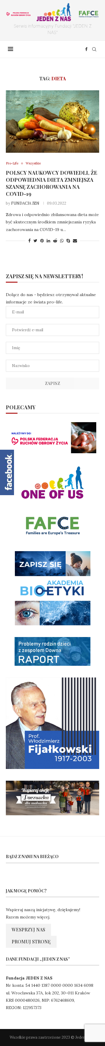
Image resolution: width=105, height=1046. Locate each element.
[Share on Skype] (68, 240)
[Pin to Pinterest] (42, 240)
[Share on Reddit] (55, 240)
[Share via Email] (75, 240)
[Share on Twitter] (35, 240)
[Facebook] (86, 49)
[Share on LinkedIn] (48, 240)
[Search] (94, 49)
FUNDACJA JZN (25, 203)
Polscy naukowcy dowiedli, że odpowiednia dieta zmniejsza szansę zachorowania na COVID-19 (51, 183)
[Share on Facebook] (29, 240)
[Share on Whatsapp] (62, 240)
